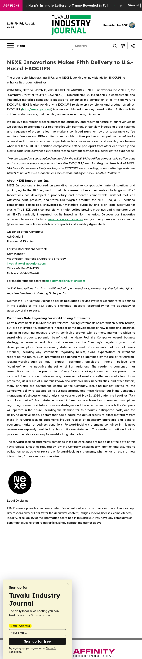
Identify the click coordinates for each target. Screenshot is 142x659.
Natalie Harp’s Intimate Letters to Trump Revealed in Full (61, 5)
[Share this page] (132, 45)
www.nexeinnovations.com (65, 219)
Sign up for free (37, 641)
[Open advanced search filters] (123, 46)
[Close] (67, 584)
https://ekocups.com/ (36, 109)
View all (133, 5)
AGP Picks (11, 5)
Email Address (20, 626)
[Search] (115, 46)
